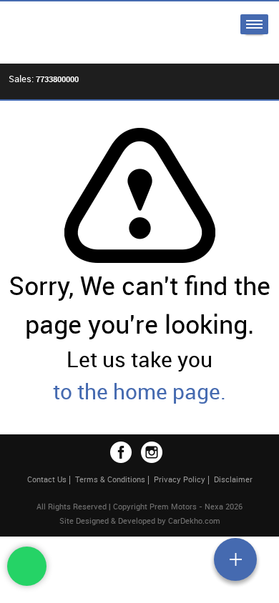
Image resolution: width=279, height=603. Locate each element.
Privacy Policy (179, 479)
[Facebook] (121, 452)
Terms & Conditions (110, 479)
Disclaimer (233, 479)
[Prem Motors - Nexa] (72, 32)
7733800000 (57, 79)
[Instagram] (151, 452)
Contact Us (47, 479)
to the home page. (139, 391)
